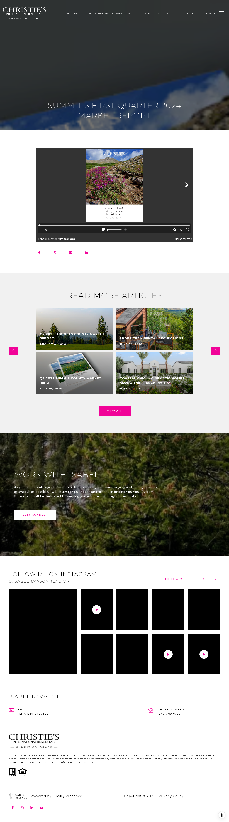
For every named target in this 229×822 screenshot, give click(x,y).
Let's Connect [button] (35, 514)
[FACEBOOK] (12, 807)
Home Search (72, 13)
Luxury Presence (67, 796)
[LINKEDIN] (31, 807)
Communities (150, 13)
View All (114, 411)
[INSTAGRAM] (22, 807)
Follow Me (175, 579)
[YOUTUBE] (41, 807)
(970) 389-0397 (169, 713)
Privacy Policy (171, 796)
